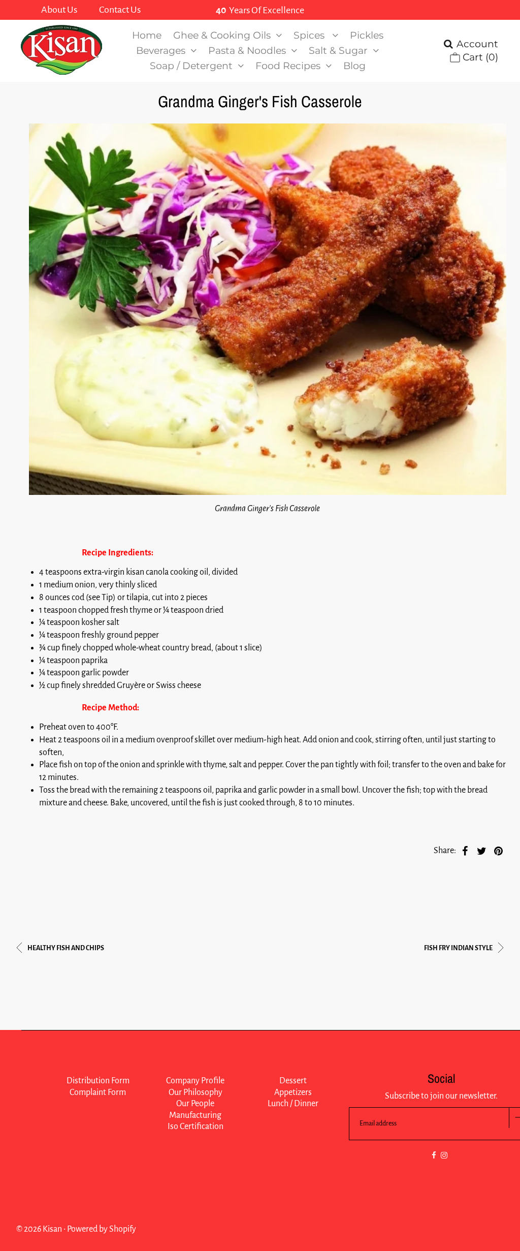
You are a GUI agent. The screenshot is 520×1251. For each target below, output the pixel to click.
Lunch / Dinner (293, 1103)
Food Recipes (287, 66)
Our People (195, 1103)
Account (477, 44)
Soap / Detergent (191, 66)
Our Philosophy (195, 1092)
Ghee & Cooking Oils (222, 35)
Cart (479, 57)
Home (146, 35)
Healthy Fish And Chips (65, 948)
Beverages (160, 50)
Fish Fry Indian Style (459, 948)
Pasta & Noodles (247, 50)
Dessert (293, 1080)
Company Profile (195, 1080)
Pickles (366, 35)
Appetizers (293, 1092)
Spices (310, 35)
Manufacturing (195, 1115)
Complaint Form (98, 1092)
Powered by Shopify (101, 1229)
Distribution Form (98, 1080)
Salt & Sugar (338, 50)
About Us (59, 10)
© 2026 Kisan (39, 1229)
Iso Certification (195, 1126)
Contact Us (120, 10)
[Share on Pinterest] (498, 850)
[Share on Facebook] (465, 850)
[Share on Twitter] (482, 850)
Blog (354, 66)
